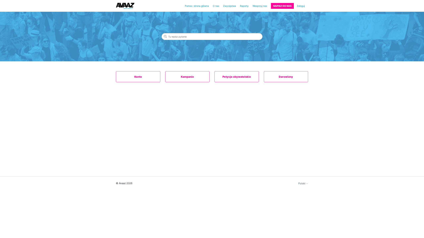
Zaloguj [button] (301, 5)
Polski (302, 183)
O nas (216, 5)
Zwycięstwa (229, 5)
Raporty (244, 5)
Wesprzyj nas (260, 5)
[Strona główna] (125, 6)
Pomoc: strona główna (197, 5)
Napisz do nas (282, 5)
